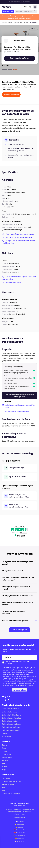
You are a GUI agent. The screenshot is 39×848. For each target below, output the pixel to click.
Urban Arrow (6, 754)
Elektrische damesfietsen (11, 727)
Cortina (4, 751)
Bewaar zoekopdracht (11, 94)
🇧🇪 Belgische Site (19, 824)
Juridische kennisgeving (14, 811)
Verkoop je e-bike (8, 11)
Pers (3, 787)
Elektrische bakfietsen (10, 712)
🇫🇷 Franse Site (20, 821)
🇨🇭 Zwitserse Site (19, 841)
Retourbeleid (17, 809)
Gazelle (4, 745)
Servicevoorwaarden (28, 809)
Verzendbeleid (26, 811)
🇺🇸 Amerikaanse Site (19, 835)
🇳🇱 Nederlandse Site (19, 830)
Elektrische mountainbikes (11, 718)
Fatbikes (5, 733)
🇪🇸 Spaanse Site (19, 838)
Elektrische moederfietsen (11, 724)
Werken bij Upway (8, 784)
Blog (3, 790)
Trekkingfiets (18, 22)
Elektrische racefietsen (10, 721)
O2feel (26, 22)
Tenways (5, 760)
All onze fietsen (7, 22)
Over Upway (6, 778)
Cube (4, 748)
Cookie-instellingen (19, 817)
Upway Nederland (22, 803)
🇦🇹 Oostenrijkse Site (19, 833)
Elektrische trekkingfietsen (11, 715)
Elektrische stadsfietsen (10, 709)
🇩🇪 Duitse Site (19, 827)
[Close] (21, 1)
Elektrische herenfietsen (11, 730)
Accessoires (6, 736)
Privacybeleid (8, 809)
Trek (3, 763)
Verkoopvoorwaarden (19, 814)
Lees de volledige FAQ (19, 630)
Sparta (4, 766)
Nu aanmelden (19, 690)
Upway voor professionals (11, 794)
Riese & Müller (7, 757)
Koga (4, 770)
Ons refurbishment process (11, 781)
